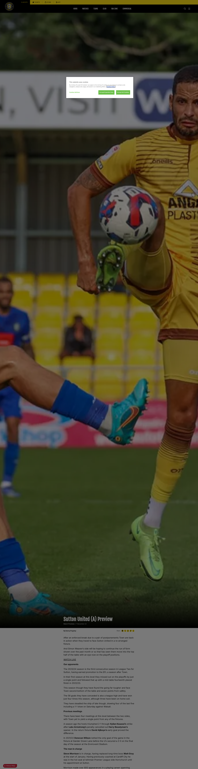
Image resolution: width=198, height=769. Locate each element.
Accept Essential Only (106, 92)
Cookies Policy (111, 86)
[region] (99, 87)
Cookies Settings (74, 92)
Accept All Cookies (123, 92)
